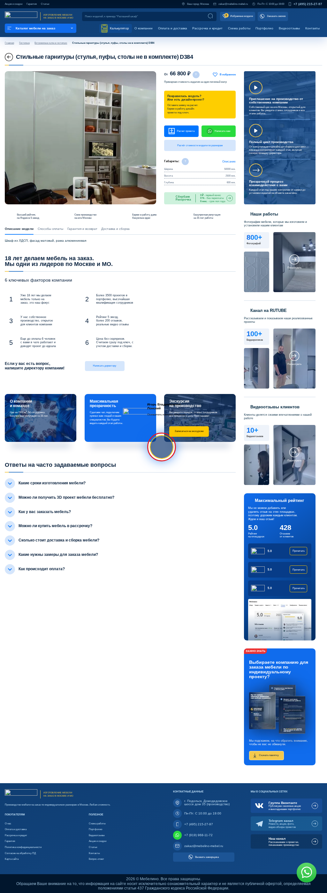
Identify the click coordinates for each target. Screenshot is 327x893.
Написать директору (104, 365)
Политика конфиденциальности (23, 847)
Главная (9, 42)
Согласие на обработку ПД (20, 853)
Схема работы (239, 28)
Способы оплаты (50, 229)
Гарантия (32, 4)
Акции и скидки (13, 4)
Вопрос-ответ (96, 858)
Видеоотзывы (289, 28)
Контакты (312, 28)
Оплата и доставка (172, 28)
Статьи (45, 4)
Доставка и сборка (115, 229)
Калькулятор (119, 28)
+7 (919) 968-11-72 (198, 835)
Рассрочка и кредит (207, 28)
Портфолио (264, 28)
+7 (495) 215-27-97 (307, 4)
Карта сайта (12, 858)
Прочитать (299, 550)
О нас (8, 823)
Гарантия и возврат (82, 229)
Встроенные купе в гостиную (50, 42)
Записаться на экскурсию (189, 431)
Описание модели (19, 229)
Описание (229, 161)
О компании (143, 28)
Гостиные (24, 42)
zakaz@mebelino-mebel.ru (233, 4)
